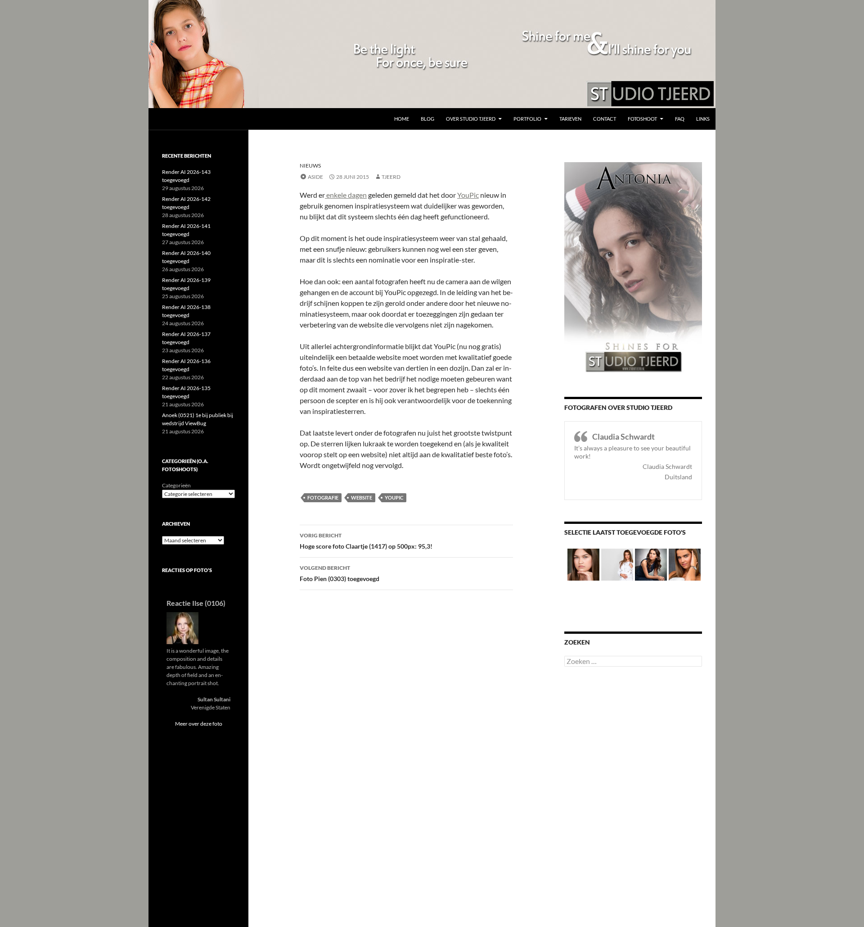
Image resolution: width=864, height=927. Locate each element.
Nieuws (310, 165)
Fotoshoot (642, 119)
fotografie (322, 497)
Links (703, 119)
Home (401, 119)
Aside (315, 176)
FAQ (679, 119)
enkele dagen (346, 195)
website (361, 497)
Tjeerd (391, 176)
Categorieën (176, 485)
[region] (432, 54)
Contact (604, 119)
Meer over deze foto (198, 723)
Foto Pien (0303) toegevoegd (339, 573)
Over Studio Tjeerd (470, 119)
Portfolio (527, 119)
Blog (427, 119)
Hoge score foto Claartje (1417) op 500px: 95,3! (366, 541)
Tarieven (570, 119)
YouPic (468, 195)
